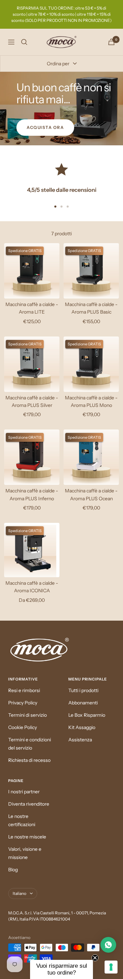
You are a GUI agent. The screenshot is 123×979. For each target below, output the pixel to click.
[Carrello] (111, 42)
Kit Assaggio (81, 727)
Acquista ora (45, 127)
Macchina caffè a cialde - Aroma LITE (31, 308)
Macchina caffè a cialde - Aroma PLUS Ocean (91, 494)
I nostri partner (24, 792)
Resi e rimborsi (24, 690)
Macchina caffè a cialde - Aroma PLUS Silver (31, 401)
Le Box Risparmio (86, 715)
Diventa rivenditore (28, 804)
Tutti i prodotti (83, 690)
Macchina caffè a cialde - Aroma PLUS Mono (91, 401)
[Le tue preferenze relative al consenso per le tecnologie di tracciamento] (111, 967)
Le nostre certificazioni (21, 820)
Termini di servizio (27, 715)
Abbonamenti (83, 703)
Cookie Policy (22, 727)
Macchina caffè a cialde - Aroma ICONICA (31, 587)
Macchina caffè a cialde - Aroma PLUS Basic (91, 308)
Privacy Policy (22, 703)
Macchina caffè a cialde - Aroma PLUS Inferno (31, 494)
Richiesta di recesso (29, 760)
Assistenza (80, 740)
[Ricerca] (24, 42)
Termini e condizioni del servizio (29, 744)
